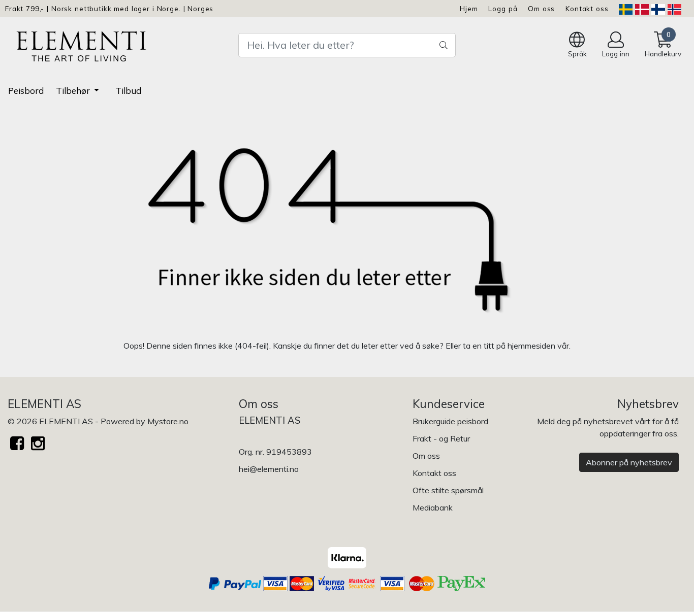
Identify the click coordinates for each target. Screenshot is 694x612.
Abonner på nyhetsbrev (629, 462)
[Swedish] (626, 8)
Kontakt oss (586, 8)
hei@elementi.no (269, 469)
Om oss (541, 8)
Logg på (502, 8)
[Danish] (642, 8)
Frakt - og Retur (441, 438)
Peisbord (26, 90)
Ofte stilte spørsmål (448, 490)
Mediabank (433, 507)
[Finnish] (658, 8)
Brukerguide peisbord (450, 421)
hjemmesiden (531, 346)
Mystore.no (167, 421)
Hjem (469, 8)
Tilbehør (74, 90)
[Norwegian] (674, 8)
